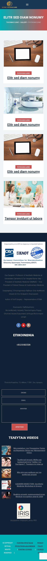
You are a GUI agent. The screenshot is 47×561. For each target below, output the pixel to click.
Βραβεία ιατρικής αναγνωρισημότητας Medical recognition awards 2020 (29, 495)
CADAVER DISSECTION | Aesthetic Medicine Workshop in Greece (29, 485)
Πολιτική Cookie (25, 549)
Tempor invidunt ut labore (23, 218)
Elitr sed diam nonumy (23, 78)
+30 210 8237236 (23, 345)
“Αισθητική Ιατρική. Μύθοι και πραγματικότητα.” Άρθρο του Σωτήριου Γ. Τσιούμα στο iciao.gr (29, 462)
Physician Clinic (23, 73)
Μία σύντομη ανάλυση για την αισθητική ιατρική (29, 473)
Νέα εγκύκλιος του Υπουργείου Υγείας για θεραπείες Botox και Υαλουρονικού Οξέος (29, 450)
